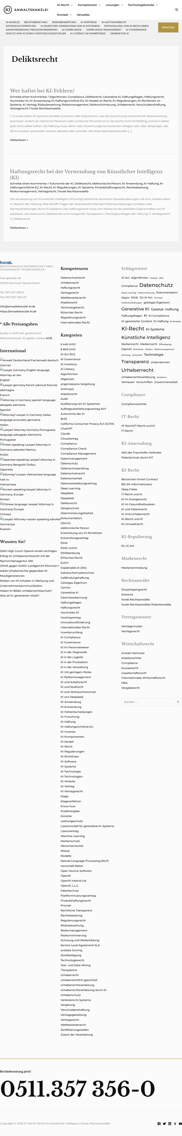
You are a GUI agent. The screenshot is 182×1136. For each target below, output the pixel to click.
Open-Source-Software (76, 871)
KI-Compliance (72, 29)
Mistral (65, 851)
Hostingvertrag (71, 617)
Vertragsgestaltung (73, 1014)
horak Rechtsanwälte (135, 599)
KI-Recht (63, 5)
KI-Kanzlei (13, 22)
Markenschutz (70, 841)
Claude (65, 433)
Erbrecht (127, 594)
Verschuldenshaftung (150, 104)
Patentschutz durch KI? (137, 457)
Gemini (65, 587)
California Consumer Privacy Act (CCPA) (87, 423)
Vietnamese (8, 484)
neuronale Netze (72, 866)
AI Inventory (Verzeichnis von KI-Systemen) (70, 26)
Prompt (66, 905)
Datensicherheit (71, 478)
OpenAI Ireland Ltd (73, 880)
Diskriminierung (146, 293)
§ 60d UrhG (68, 349)
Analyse (154, 278)
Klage (64, 796)
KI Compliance (71, 637)
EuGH (64, 562)
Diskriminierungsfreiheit (77, 513)
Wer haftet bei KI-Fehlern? (42, 91)
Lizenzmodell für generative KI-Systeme (87, 826)
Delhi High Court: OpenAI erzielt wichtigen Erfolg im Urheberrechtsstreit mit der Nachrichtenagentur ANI (28, 556)
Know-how (68, 806)
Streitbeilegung (71, 955)
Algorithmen (57, 96)
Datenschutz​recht (73, 277)
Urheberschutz (71, 995)
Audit (64, 398)
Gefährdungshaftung (75, 577)
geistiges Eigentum (157, 302)
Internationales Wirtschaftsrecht (143, 677)
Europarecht (129, 668)
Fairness (158, 298)
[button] (71, 5)
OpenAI (66, 875)
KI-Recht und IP (132, 519)
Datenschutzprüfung (21, 26)
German (5, 365)
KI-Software (68, 761)
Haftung (172, 309)
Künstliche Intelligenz (145, 337)
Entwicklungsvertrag (74, 538)
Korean (5, 499)
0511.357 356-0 (78, 1089)
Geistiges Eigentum (74, 582)
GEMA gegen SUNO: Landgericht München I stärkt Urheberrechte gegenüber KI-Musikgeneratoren (29, 570)
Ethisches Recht (71, 312)
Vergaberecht (130, 687)
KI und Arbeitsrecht (74, 682)
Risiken (149, 349)
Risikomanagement (75, 104)
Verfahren (162, 377)
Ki (145, 316)
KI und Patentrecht (134, 509)
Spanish (5, 410)
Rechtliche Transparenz (76, 910)
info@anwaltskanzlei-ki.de (17, 306)
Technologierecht (72, 307)
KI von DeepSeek (72, 697)
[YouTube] (180, 1123)
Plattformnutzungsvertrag (78, 895)
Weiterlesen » (19, 140)
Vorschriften (144, 382)
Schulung (126, 355)
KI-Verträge (89, 22)
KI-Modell (91, 100)
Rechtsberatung (35, 22)
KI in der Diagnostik (74, 652)
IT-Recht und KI (131, 494)
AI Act (125, 277)
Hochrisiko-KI (19, 100)
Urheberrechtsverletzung (77, 985)
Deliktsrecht (93, 96)
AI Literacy (68, 369)
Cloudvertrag (69, 438)
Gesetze (157, 309)
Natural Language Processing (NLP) (85, 861)
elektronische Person (106, 183)
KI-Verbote (68, 781)
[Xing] (175, 1123)
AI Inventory (69, 364)
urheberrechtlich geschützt (79, 980)
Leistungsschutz (72, 821)
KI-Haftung (151, 183)
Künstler (66, 816)
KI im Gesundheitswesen (138, 504)
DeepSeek (67, 498)
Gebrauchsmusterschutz (77, 572)
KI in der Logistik (72, 657)
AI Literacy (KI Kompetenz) (88, 33)
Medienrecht (148, 344)
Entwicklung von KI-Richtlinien (126, 26)
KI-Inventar (68, 731)
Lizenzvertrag (70, 831)
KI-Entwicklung (71, 707)
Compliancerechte (133, 404)
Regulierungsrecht (73, 317)
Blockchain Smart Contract (139, 479)
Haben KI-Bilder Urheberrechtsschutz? (26, 590)
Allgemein (67, 379)
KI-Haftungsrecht (113, 22)
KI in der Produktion (74, 662)
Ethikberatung (70, 553)
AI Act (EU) (68, 354)
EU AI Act (146, 297)
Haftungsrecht (154, 96)
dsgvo (125, 297)
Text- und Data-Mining (76, 965)
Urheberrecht (126, 104)
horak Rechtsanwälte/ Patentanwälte (146, 604)
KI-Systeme (86, 187)
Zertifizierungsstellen (75, 1029)
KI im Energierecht (134, 499)
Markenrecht (130, 344)
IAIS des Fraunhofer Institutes (141, 452)
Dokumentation (71, 518)
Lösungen (112, 5)
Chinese (5, 514)
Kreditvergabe (70, 811)
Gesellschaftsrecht (133, 673)
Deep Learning (70, 488)
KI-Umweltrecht (132, 524)
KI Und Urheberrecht (135, 514)
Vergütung (68, 1004)
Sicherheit (137, 355)
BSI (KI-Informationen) (136, 484)
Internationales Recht (75, 322)
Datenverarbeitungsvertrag (79, 483)
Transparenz (69, 970)
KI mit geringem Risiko (76, 672)
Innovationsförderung (75, 622)
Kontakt (62, 14)
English (5, 380)
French (5, 395)
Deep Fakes (129, 489)
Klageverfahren (71, 801)
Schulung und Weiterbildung (80, 940)
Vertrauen (128, 382)
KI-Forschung (70, 716)
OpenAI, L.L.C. (70, 885)
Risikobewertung (64, 22)
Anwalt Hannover (133, 653)
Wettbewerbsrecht (73, 297)
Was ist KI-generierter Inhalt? (19, 595)
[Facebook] (159, 1123)
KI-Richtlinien (147, 100)
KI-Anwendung (40, 100)
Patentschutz (70, 890)
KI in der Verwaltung (74, 667)
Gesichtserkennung (74, 597)
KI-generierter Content (136, 321)
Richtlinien (138, 349)
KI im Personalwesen (75, 647)
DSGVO (66, 523)
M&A (124, 682)
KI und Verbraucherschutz (78, 692)
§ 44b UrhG (68, 344)
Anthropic (67, 389)
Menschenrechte (72, 846)
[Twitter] (164, 1123)
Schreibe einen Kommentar (28, 96)
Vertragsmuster (131, 626)
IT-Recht (127, 430)
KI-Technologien (72, 776)
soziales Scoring (71, 950)
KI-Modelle (175, 321)
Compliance (76, 96)
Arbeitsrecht (69, 302)
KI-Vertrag (29, 104)
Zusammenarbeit (166, 382)
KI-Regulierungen (124, 100)
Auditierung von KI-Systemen (80, 403)
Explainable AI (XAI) (74, 567)
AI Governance (136, 29)
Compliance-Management (104, 29)
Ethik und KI (69, 548)
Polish (4, 454)
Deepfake (67, 493)
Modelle (66, 856)
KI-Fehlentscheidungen (76, 712)
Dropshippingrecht (134, 589)
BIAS (64, 418)
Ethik (64, 543)
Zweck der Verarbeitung (77, 1034)
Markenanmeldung (134, 567)
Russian (5, 529)
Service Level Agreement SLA (80, 945)
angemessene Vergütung (78, 384)
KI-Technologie (71, 771)
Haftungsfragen (132, 96)
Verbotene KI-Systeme (76, 1000)
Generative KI (119, 33)
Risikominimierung (103, 104)
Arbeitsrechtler (131, 658)
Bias (161, 278)
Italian (4, 425)
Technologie (154, 355)
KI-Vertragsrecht (72, 791)
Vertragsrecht (19, 108)
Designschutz (70, 508)
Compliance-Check (74, 448)
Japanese (6, 469)
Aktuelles (83, 14)
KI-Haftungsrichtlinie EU (67, 100)
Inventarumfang (71, 632)
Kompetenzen (87, 5)
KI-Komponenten (72, 736)
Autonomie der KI (61, 183)
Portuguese (8, 439)
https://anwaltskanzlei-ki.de (18, 311)
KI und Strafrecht (72, 687)
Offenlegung (165, 344)
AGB (49, 338)
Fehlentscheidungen (131, 303)
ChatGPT (67, 428)
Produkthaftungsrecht (110, 187)
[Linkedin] (169, 1123)
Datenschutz (69, 463)
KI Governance (71, 642)
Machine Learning (73, 836)
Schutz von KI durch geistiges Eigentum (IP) (36, 33)
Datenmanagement (74, 458)
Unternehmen (160, 362)
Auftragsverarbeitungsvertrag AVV (83, 408)
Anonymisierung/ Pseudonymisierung (32, 29)
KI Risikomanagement (76, 677)
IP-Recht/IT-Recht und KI (138, 425)
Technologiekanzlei (141, 5)
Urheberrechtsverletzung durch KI (84, 990)
